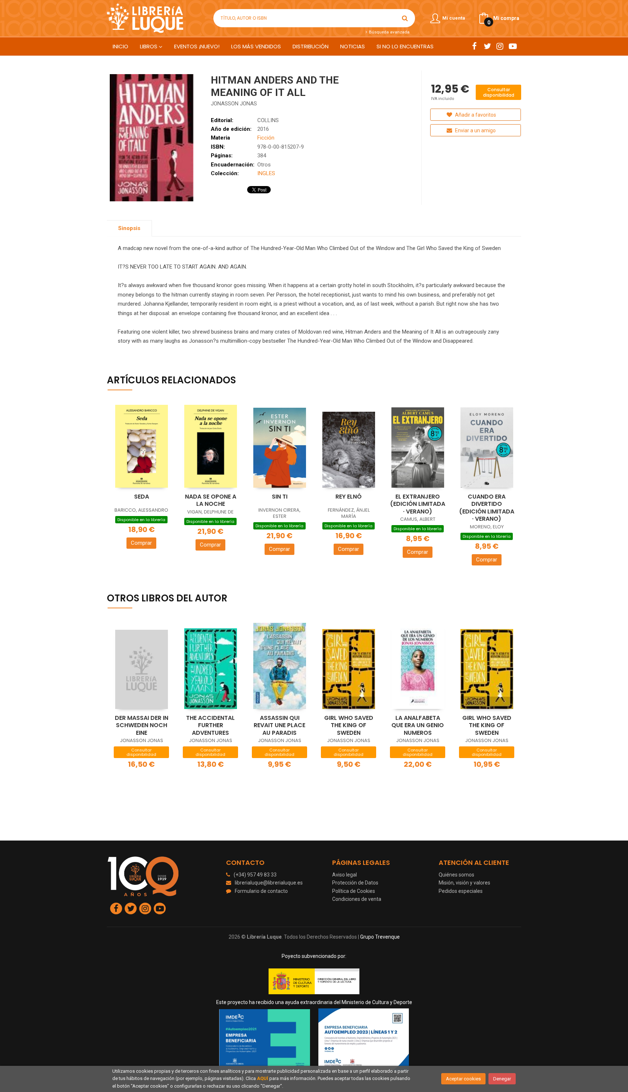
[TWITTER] (487, 46)
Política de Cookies (353, 891)
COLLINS (268, 120)
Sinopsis (129, 228)
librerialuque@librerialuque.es (269, 883)
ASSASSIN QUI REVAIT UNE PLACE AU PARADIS (279, 725)
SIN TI (279, 496)
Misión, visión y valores (464, 883)
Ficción (265, 137)
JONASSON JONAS (234, 103)
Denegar (502, 1078)
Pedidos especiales (461, 891)
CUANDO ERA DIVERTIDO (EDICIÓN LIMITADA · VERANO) (486, 507)
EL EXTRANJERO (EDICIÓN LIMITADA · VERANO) (417, 504)
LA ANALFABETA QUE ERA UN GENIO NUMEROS (417, 725)
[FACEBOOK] (474, 46)
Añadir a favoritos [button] (475, 115)
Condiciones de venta (356, 899)
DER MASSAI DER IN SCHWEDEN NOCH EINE (141, 725)
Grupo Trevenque (380, 937)
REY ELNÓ (348, 496)
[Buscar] (405, 18)
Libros (149, 46)
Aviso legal (344, 875)
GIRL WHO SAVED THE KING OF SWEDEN (348, 725)
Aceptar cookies (463, 1078)
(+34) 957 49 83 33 (255, 875)
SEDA (141, 496)
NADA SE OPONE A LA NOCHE (210, 500)
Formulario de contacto (261, 891)
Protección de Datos (355, 883)
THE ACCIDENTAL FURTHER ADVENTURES (210, 725)
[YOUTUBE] (513, 46)
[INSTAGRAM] (500, 46)
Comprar (141, 543)
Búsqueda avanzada (388, 32)
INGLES (266, 173)
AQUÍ (262, 1078)
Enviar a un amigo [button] (475, 130)
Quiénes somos (456, 875)
